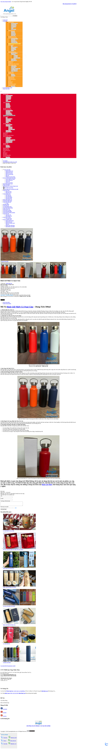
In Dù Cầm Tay (17, 691)
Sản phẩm (5, 160)
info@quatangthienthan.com (9, 674)
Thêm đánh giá (9, 283)
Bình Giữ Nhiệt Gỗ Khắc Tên (9, 624)
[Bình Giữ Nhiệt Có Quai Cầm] (9, 270)
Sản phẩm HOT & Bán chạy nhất (10, 161)
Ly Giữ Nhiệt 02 (6, 643)
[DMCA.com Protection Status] (31, 731)
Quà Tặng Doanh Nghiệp (6, 1)
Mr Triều (5, 743)
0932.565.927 (16, 92)
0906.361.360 (9, 92)
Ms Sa (4, 740)
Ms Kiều (5, 737)
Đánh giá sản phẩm (7, 303)
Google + (5, 716)
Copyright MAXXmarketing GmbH (8, 665)
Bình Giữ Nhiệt (47, 484)
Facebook (5, 709)
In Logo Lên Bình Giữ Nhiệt (9, 606)
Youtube (4, 712)
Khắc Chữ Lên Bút (14, 693)
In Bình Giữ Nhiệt (7, 662)
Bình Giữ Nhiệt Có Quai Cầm (20, 307)
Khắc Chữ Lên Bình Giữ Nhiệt (9, 587)
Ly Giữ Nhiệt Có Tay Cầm (8, 530)
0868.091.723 (13, 743)
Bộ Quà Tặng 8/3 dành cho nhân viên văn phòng (13, 549)
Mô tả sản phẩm (6, 302)
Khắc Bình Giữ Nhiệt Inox (8, 568)
